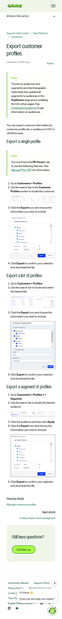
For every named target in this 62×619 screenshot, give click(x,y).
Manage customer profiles (21, 504)
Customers (17, 37)
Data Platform (40, 33)
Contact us (24, 549)
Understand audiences (24, 108)
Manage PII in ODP (21, 170)
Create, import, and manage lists (37, 518)
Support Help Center (18, 33)
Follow (50, 63)
